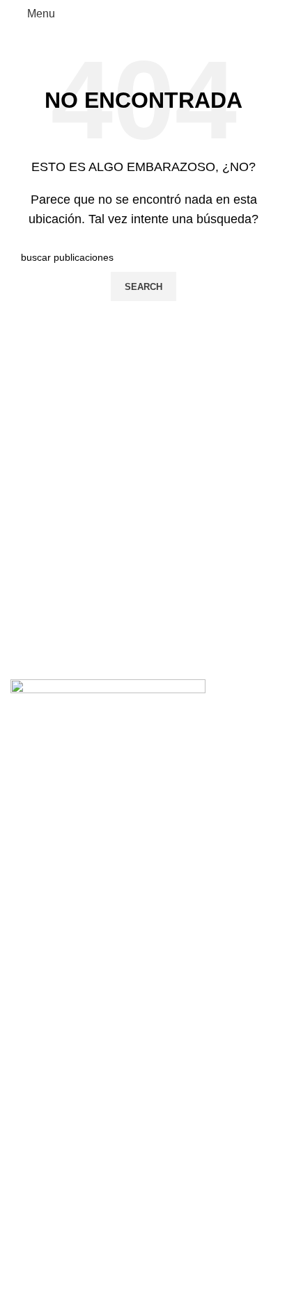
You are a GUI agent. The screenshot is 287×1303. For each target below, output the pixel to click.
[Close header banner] (17, 1011)
